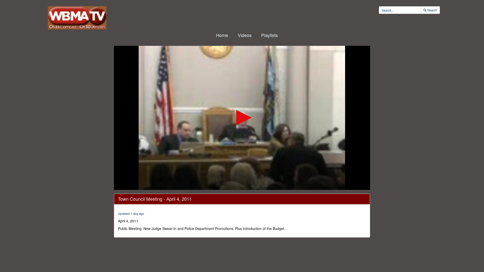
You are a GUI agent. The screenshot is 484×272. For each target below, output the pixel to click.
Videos (245, 35)
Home (222, 35)
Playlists (269, 35)
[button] (242, 118)
